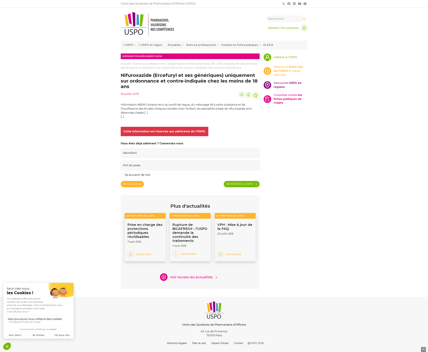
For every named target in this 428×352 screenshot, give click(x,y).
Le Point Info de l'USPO (140, 216)
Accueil (126, 63)
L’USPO (128, 44)
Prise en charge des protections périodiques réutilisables (145, 231)
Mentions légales (177, 343)
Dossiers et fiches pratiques (239, 44)
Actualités (174, 44)
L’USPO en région (150, 44)
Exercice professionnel (201, 44)
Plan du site (199, 343)
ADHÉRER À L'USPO (240, 184)
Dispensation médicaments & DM (191, 63)
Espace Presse (220, 343)
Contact (238, 343)
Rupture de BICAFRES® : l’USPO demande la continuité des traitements (189, 233)
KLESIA (268, 44)
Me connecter (132, 184)
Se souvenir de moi (137, 174)
